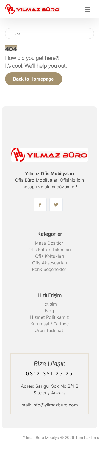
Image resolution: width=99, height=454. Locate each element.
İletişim (49, 304)
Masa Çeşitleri (49, 243)
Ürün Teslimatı (49, 330)
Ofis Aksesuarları (49, 262)
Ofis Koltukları (49, 256)
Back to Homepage (33, 79)
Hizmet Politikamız (49, 317)
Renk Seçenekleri (49, 269)
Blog (49, 310)
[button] (40, 204)
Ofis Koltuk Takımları (49, 249)
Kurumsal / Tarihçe (50, 323)
